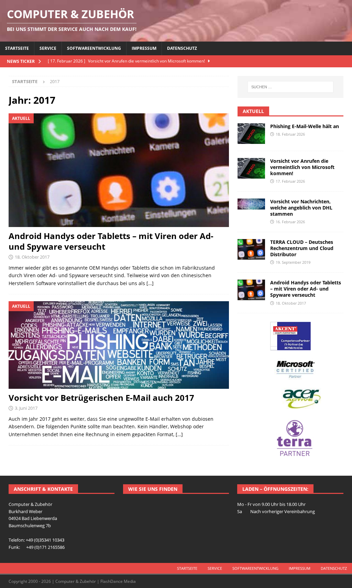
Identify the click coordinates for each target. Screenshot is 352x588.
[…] (150, 283)
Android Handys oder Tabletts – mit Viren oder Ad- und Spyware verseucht (111, 241)
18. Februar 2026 (290, 134)
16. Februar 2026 (290, 221)
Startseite (17, 48)
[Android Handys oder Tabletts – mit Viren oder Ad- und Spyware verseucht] (119, 170)
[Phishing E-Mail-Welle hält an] (251, 133)
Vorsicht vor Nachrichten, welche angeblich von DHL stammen (301, 207)
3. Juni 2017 (26, 408)
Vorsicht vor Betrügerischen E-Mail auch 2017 (101, 397)
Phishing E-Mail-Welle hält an (304, 126)
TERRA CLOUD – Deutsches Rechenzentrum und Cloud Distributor (301, 248)
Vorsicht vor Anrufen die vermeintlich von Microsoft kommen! (302, 167)
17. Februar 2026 (290, 181)
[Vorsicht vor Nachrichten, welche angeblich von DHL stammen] (251, 204)
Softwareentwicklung (94, 48)
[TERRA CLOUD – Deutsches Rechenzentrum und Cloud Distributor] (251, 249)
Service (48, 48)
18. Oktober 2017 (32, 257)
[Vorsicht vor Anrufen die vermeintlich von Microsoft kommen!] (251, 168)
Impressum (144, 48)
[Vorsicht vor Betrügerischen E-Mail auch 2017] (119, 345)
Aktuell (253, 111)
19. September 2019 (293, 262)
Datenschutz (182, 48)
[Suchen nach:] (290, 87)
